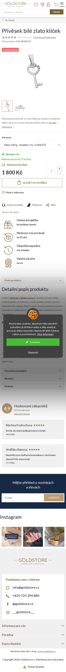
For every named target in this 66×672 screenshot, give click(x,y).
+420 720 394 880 (25, 595)
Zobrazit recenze (22, 414)
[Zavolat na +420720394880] (43, 4)
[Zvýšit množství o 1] (59, 168)
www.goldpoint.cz (47, 651)
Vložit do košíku (35, 182)
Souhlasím (35, 342)
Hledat (56, 12)
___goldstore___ (23, 612)
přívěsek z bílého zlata (21, 297)
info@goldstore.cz (25, 587)
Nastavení (33, 352)
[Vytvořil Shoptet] (25, 666)
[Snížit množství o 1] (59, 173)
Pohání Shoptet (36, 666)
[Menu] (62, 4)
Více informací (45, 334)
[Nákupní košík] (55, 5)
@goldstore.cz (22, 604)
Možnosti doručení (17, 164)
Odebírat (54, 497)
